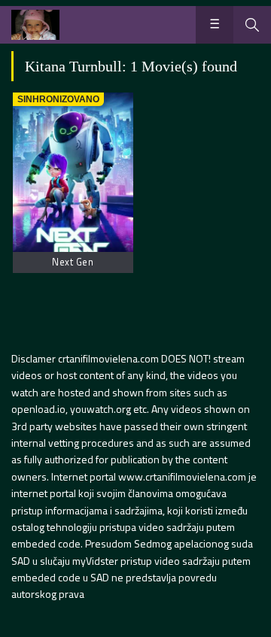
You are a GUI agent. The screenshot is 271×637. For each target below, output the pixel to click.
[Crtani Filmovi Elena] (35, 25)
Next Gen (72, 261)
